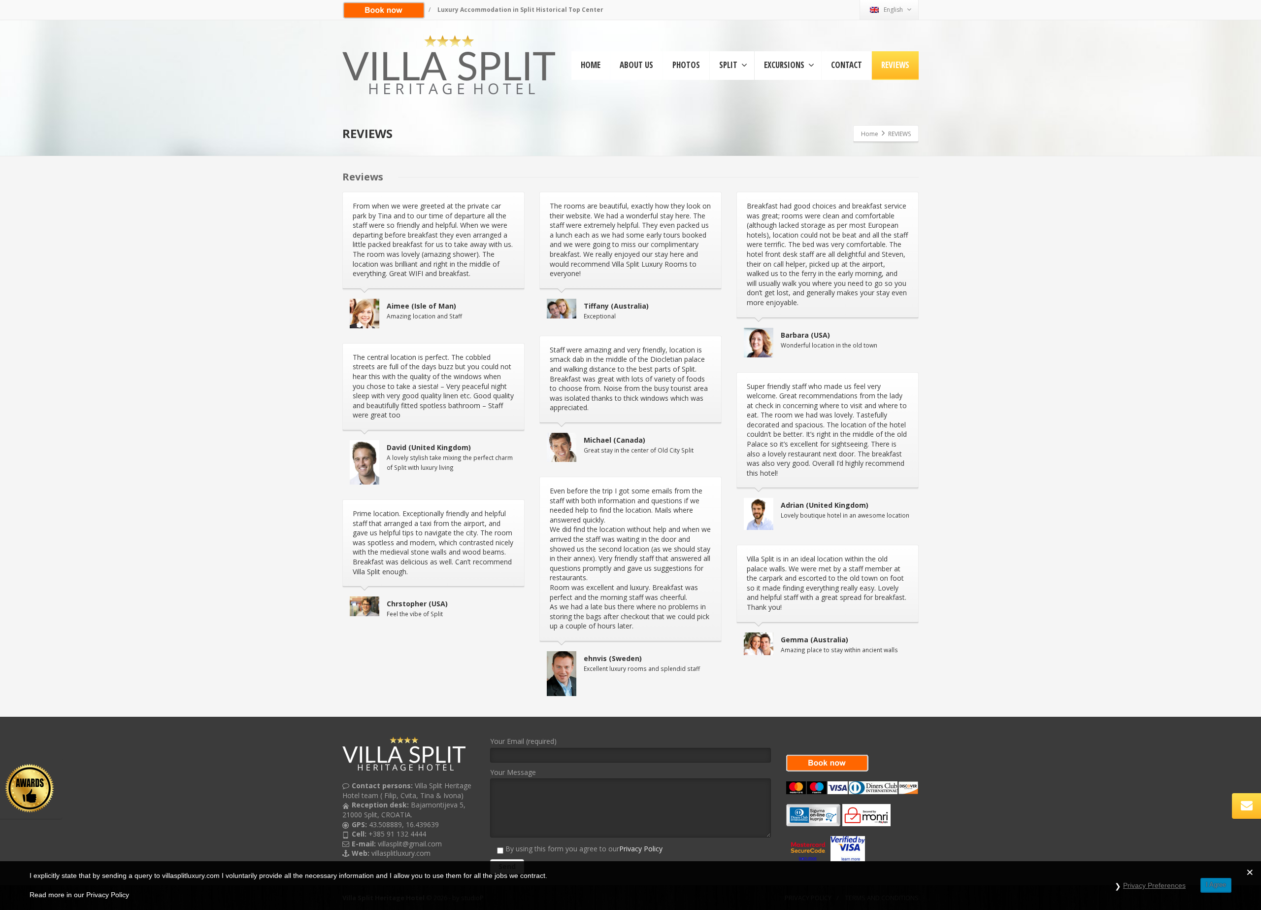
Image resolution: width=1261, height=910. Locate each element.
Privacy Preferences (1154, 885)
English (893, 9)
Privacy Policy (641, 848)
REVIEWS (895, 64)
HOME (590, 64)
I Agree (1216, 884)
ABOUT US (636, 64)
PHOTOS (686, 64)
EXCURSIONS (784, 64)
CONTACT (846, 64)
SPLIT (728, 64)
